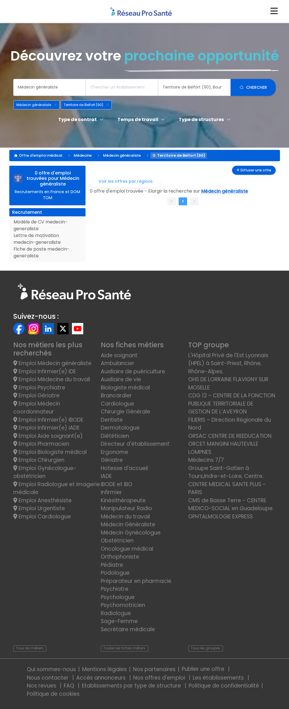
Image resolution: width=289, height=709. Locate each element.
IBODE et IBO (116, 484)
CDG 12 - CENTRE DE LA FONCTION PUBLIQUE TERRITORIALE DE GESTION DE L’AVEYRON (231, 403)
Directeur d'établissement (135, 444)
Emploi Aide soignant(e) (50, 436)
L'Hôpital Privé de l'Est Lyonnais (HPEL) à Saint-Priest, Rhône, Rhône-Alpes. (228, 363)
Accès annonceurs (101, 678)
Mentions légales (104, 669)
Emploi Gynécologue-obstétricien (44, 472)
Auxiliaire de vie (121, 379)
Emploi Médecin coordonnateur (36, 408)
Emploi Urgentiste (41, 508)
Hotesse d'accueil (124, 468)
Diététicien (115, 436)
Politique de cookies (53, 694)
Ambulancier (117, 363)
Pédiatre (112, 565)
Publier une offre (204, 669)
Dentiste (112, 420)
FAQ (70, 685)
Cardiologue (117, 404)
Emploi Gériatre (38, 395)
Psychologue (118, 597)
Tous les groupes (205, 648)
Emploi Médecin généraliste (54, 363)
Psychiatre (114, 589)
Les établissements (219, 678)
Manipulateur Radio (126, 508)
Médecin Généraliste (128, 524)
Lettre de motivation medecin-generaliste (37, 238)
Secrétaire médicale (128, 629)
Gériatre (112, 460)
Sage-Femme (119, 621)
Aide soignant (119, 355)
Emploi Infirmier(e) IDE (46, 371)
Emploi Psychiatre (41, 387)
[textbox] (49, 87)
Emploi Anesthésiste (44, 500)
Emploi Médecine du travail (53, 379)
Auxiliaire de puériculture (133, 371)
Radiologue (116, 613)
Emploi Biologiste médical (52, 452)
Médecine (83, 155)
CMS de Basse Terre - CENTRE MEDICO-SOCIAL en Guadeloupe (230, 504)
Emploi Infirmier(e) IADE (48, 428)
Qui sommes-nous (51, 669)
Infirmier (111, 492)
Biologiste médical (125, 387)
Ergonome (114, 452)
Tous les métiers (29, 648)
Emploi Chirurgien (40, 460)
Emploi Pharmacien (43, 444)
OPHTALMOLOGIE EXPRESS (220, 516)
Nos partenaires (154, 669)
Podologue (115, 573)
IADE (106, 476)
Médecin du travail (126, 516)
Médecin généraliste (122, 155)
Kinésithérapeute (123, 500)
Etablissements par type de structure (132, 685)
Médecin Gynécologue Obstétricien (131, 537)
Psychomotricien (123, 605)
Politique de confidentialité (224, 685)
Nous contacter (48, 678)
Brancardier (116, 395)
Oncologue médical (127, 549)
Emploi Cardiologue (44, 516)
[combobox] (49, 87)
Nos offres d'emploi (160, 678)
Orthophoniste (120, 557)
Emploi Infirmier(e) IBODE (50, 420)
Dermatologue (120, 428)
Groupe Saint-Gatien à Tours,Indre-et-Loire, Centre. (226, 472)
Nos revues (42, 685)
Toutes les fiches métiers (124, 648)
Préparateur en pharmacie (136, 581)
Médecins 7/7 (206, 460)
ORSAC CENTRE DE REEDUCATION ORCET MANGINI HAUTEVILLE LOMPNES (230, 444)
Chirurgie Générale (125, 411)
